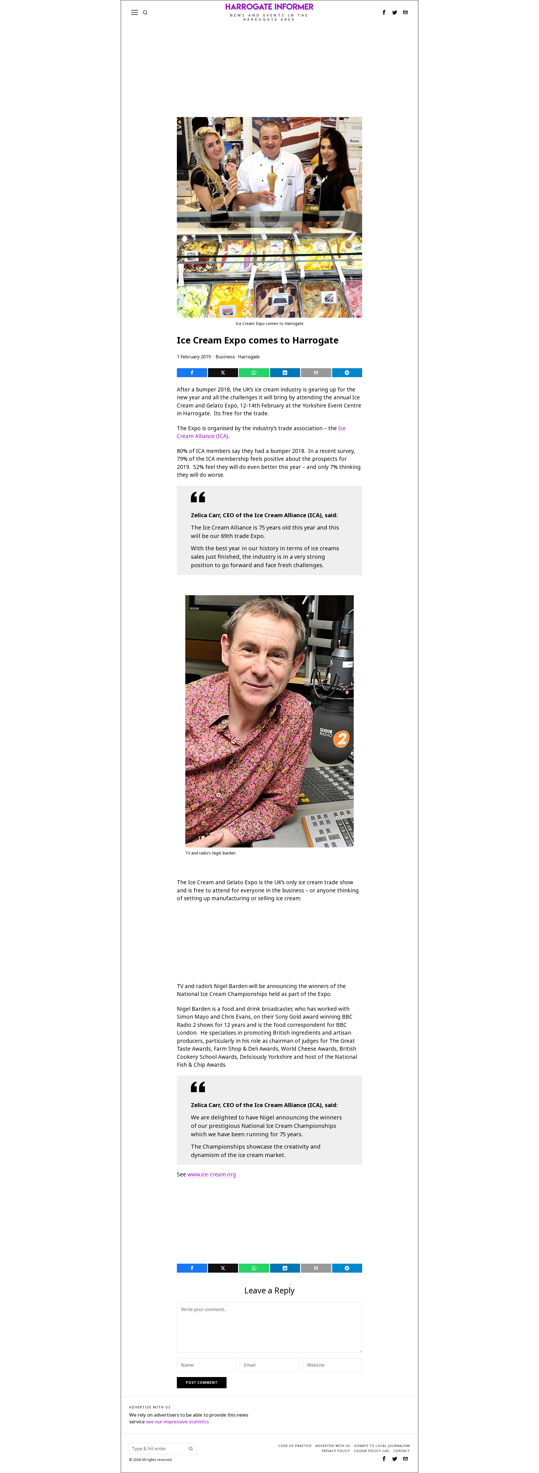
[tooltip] (384, 12)
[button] (191, 1448)
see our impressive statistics (177, 1421)
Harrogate (249, 357)
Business (225, 357)
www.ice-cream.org (212, 1174)
